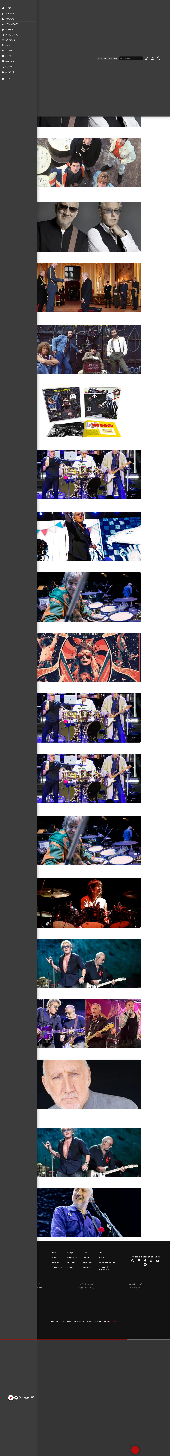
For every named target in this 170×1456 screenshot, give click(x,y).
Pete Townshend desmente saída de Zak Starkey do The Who (56, 750)
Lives (85, 1252)
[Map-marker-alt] (16, 1398)
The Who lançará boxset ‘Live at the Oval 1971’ (50, 629)
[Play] (11, 1398)
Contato (86, 1257)
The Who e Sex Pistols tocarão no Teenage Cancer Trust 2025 (56, 995)
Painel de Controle (107, 1262)
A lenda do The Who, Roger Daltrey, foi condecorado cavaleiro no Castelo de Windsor (67, 259)
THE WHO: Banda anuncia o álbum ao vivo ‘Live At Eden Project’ (58, 199)
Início (54, 1252)
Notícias (71, 1262)
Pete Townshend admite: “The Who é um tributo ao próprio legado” (59, 446)
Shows (70, 1267)
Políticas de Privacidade (104, 1268)
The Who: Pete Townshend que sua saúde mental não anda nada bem (60, 1056)
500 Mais (103, 1257)
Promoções (57, 1267)
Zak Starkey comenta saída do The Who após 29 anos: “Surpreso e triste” (62, 812)
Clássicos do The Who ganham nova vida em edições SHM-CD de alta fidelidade (64, 134)
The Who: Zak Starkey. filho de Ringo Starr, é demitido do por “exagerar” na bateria (66, 875)
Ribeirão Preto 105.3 (85, 1288)
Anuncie (86, 1267)
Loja (100, 1252)
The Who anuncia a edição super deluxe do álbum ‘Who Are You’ (58, 384)
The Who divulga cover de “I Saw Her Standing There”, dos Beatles (59, 321)
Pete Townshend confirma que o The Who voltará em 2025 (55, 1184)
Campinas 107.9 (136, 1284)
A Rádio (55, 1257)
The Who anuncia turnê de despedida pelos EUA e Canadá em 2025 (59, 690)
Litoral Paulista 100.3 (85, 1284)
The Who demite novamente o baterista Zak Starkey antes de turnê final (61, 569)
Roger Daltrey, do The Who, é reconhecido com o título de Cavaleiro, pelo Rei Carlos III (68, 508)
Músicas (55, 1262)
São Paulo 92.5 (23, 1399)
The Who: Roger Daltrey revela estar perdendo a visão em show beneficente (63, 935)
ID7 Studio (114, 1321)
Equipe (70, 1252)
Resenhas (87, 1262)
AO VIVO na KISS (26, 1397)
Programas (72, 1257)
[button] (135, 1450)
